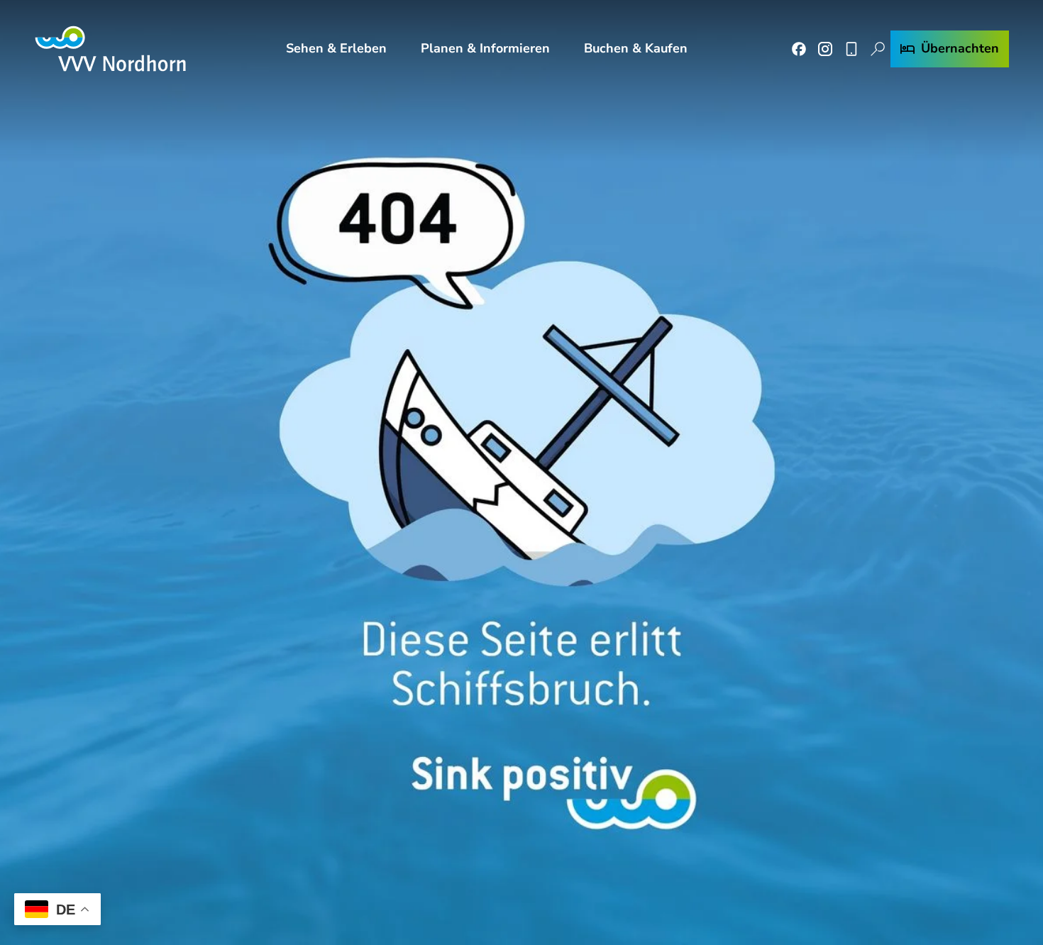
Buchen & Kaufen (636, 48)
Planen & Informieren (485, 48)
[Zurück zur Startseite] (110, 48)
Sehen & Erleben (336, 48)
